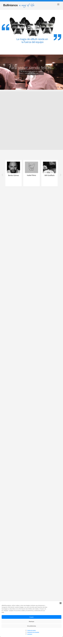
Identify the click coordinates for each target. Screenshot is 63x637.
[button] (60, 603)
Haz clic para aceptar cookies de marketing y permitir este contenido (31, 72)
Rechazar (31, 621)
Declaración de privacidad (33, 632)
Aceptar (31, 617)
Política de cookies (31, 630)
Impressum (29, 634)
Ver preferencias (31, 626)
